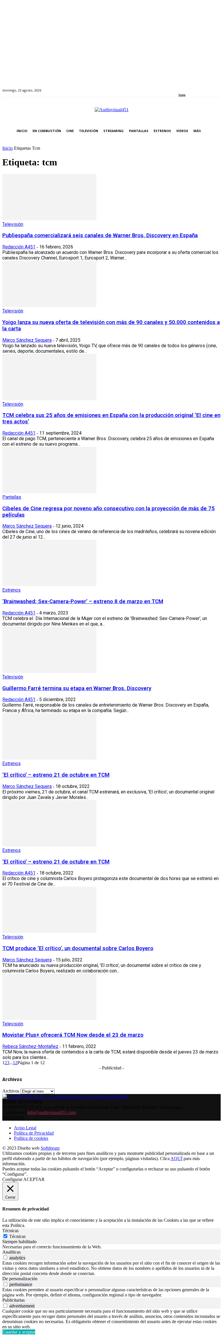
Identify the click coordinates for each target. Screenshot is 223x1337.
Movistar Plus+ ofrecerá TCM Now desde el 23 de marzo (72, 1035)
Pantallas (11, 497)
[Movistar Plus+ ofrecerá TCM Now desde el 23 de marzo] (49, 1018)
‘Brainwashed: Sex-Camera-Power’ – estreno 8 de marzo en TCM (82, 601)
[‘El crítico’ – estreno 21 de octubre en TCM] (49, 758)
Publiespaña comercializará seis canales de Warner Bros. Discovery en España (100, 235)
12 (15, 1062)
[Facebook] (180, 87)
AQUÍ (176, 1158)
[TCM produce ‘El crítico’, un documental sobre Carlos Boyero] (49, 931)
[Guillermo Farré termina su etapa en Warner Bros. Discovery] (49, 671)
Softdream (50, 1148)
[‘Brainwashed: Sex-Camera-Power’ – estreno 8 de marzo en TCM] (49, 584)
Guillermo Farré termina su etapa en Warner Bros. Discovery (76, 688)
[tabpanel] (111, 1247)
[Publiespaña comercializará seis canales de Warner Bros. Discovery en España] (49, 218)
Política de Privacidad (34, 1133)
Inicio (7, 148)
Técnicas (17, 1236)
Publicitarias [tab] (13, 1300)
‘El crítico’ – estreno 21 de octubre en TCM (55, 775)
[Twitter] (200, 87)
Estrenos (11, 590)
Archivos (10, 1091)
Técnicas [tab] (10, 1230)
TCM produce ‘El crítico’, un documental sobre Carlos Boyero (77, 948)
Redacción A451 (18, 247)
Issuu (182, 94)
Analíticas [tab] (11, 1252)
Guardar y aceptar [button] (18, 1331)
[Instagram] (187, 87)
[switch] (5, 1257)
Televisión (12, 224)
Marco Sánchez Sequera (27, 340)
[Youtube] (207, 87)
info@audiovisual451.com (51, 1112)
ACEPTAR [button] (34, 1179)
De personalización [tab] (19, 1278)
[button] (215, 131)
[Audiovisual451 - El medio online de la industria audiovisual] (111, 112)
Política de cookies (31, 1138)
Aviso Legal (25, 1127)
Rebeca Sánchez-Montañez (30, 1046)
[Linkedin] (193, 87)
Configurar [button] (12, 1179)
